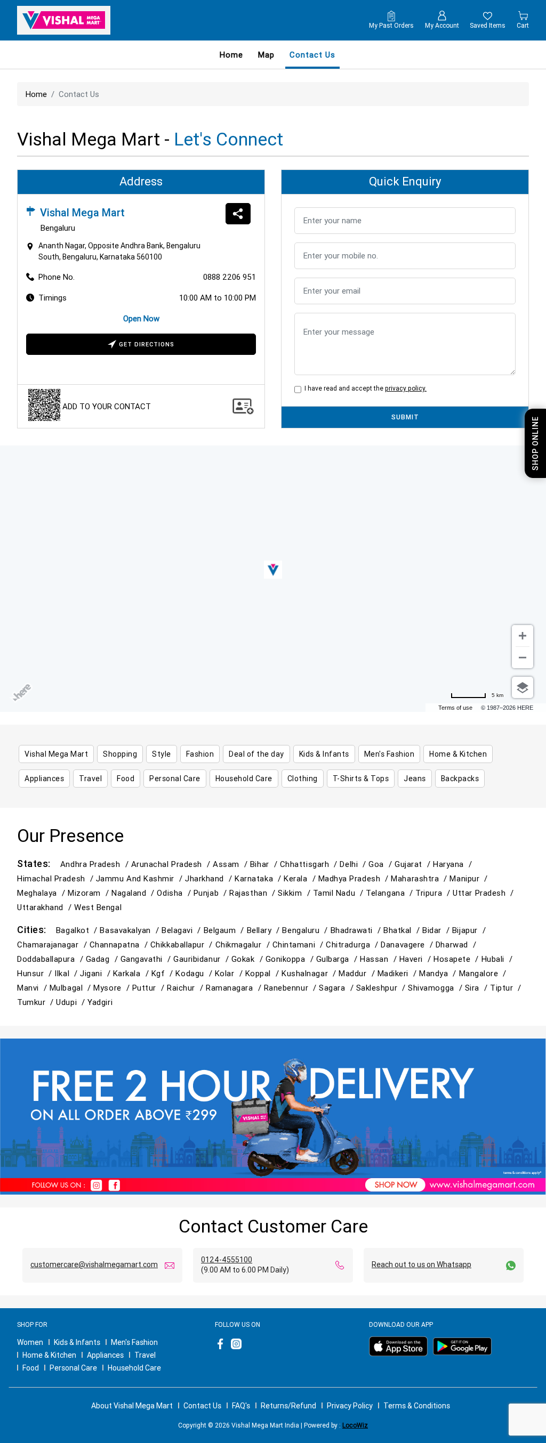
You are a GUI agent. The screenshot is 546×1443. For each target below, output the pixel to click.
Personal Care (73, 1368)
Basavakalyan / (131, 930)
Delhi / (354, 864)
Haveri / (416, 959)
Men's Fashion (134, 1342)
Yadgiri (100, 1002)
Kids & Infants (77, 1342)
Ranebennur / (291, 988)
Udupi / (71, 1002)
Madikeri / (398, 973)
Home (231, 55)
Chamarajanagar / (53, 944)
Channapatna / (120, 944)
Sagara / (337, 988)
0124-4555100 (226, 1259)
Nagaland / (134, 893)
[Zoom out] (522, 657)
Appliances (105, 1355)
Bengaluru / (306, 930)
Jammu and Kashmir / (140, 878)
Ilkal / (67, 973)
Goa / (381, 864)
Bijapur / (470, 930)
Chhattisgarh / (310, 864)
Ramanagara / (235, 988)
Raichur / (186, 988)
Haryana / (454, 864)
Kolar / (230, 973)
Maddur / (358, 973)
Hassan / (379, 959)
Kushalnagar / (310, 973)
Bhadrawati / (357, 930)
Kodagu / (194, 973)
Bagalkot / (78, 930)
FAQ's (241, 1405)
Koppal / (263, 973)
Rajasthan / (253, 893)
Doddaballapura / (51, 959)
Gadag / (103, 959)
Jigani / (96, 973)
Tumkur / (36, 1002)
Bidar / (437, 930)
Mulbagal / (71, 988)
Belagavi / (182, 930)
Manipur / (469, 878)
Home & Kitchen (49, 1355)
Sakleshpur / (382, 988)
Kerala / (301, 878)
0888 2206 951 (229, 277)
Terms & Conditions (416, 1405)
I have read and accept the (364, 388)
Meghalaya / (42, 893)
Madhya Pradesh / (354, 878)
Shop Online (535, 443)
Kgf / (163, 973)
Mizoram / (89, 893)
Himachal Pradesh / (56, 878)
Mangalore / (484, 973)
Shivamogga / (436, 988)
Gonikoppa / (291, 959)
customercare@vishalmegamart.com (94, 1264)
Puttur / (149, 988)
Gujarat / (414, 864)
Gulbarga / (338, 959)
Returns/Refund (288, 1405)
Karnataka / (259, 878)
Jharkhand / (210, 878)
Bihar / (265, 864)
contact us (312, 55)
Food (30, 1368)
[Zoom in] (522, 635)
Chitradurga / (353, 944)
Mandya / (439, 973)
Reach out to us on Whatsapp (421, 1264)
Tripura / (434, 893)
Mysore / (112, 988)
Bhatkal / (402, 930)
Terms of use (455, 707)
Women (30, 1342)
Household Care (134, 1368)
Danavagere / (408, 944)
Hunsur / (35, 973)
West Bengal (98, 907)
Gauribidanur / (202, 959)
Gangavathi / (147, 959)
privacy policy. (406, 388)
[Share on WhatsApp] (238, 213)
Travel (145, 1355)
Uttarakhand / (45, 907)
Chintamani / (299, 944)
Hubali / (498, 959)
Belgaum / (225, 930)
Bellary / (265, 930)
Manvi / (33, 988)
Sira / (477, 988)
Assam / (231, 864)
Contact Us (202, 1405)
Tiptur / (507, 988)
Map (266, 55)
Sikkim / (295, 893)
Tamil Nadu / (339, 893)
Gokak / (248, 959)
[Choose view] (522, 687)
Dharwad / (457, 944)
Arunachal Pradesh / (172, 864)
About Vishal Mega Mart (132, 1405)
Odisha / (175, 893)
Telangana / (390, 893)
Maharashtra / (420, 878)
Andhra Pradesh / (95, 864)
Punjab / (211, 893)
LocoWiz (355, 1425)
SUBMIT (405, 417)
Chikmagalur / (243, 944)
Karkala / (132, 973)
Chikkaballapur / (182, 944)
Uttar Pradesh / (484, 893)
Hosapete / (457, 959)
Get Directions (146, 344)
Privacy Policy (350, 1405)
